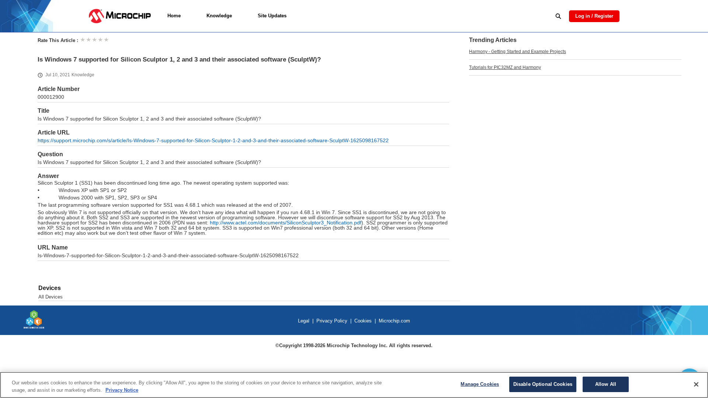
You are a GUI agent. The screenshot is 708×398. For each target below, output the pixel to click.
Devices (49, 288)
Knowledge (219, 15)
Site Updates (272, 15)
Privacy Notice (121, 390)
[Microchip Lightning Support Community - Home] (119, 16)
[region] (354, 385)
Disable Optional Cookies (542, 384)
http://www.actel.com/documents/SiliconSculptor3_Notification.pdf (285, 223)
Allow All (605, 384)
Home (174, 15)
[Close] (696, 384)
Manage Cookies (480, 384)
